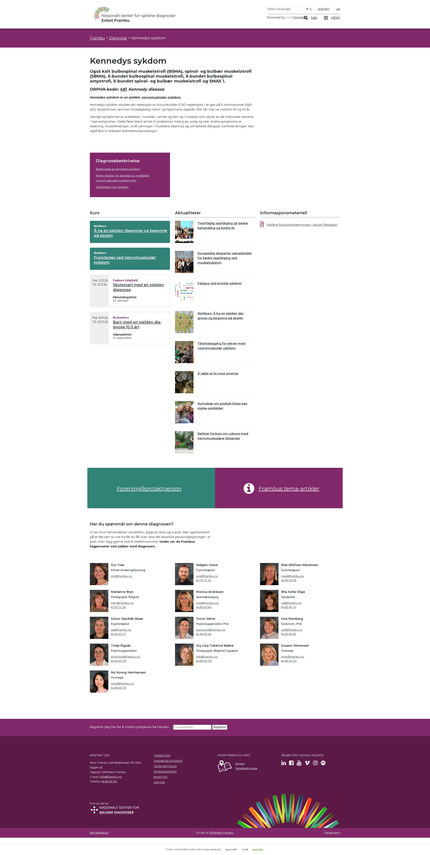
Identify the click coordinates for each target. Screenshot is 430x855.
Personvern (332, 832)
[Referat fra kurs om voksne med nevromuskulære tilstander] (184, 442)
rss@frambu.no (291, 603)
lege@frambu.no (292, 656)
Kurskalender (165, 771)
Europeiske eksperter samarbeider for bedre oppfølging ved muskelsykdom (225, 258)
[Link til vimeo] (307, 764)
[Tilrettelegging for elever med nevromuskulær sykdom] (184, 352)
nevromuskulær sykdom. (161, 97)
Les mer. (258, 849)
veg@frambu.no (207, 576)
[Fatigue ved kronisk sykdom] (184, 292)
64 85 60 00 (118, 661)
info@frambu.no (111, 776)
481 (123, 89)
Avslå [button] (245, 849)
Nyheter (160, 777)
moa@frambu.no (207, 603)
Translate (299, 17)
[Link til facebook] (291, 764)
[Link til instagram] (315, 764)
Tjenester (162, 755)
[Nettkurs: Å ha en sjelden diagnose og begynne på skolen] (184, 322)
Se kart (240, 763)
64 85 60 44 (203, 634)
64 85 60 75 (288, 607)
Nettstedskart (99, 832)
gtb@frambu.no (207, 656)
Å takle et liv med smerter (218, 373)
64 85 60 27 (118, 634)
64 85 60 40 (203, 607)
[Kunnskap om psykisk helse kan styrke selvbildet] (184, 412)
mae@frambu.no (292, 576)
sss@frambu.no (121, 630)
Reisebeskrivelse (246, 768)
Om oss (159, 782)
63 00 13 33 (203, 580)
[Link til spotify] (323, 764)
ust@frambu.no (291, 630)
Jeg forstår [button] (231, 849)
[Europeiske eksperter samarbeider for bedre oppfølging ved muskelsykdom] (184, 262)
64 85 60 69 (288, 634)
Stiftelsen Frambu (221, 832)
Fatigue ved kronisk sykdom (220, 283)
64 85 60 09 (203, 661)
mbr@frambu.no (122, 603)
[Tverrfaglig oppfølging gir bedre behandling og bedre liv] (184, 232)
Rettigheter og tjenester (112, 187)
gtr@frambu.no (121, 576)
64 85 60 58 (288, 580)
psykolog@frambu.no (210, 630)
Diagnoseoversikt (168, 761)
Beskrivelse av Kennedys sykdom (118, 169)
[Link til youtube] (299, 764)
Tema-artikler (165, 766)
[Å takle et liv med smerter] (184, 382)
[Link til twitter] (283, 764)
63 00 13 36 (118, 607)
